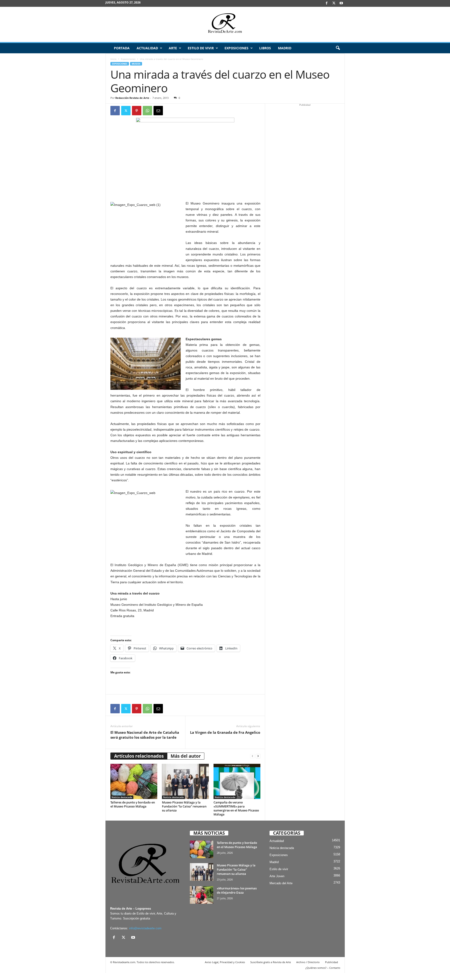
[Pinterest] (136, 110)
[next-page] (258, 756)
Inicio (113, 59)
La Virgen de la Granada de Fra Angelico (225, 732)
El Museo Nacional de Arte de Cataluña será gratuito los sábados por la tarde (144, 735)
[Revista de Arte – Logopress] (225, 24)
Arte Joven (277, 876)
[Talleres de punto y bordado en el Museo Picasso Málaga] (133, 781)
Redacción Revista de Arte (132, 98)
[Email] (158, 110)
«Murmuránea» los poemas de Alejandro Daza (237, 890)
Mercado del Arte (281, 883)
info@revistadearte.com (145, 928)
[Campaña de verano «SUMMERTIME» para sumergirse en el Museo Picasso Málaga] (237, 781)
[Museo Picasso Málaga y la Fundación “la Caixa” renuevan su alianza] (185, 781)
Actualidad (147, 48)
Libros (265, 48)
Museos (136, 63)
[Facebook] (327, 3)
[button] (338, 48)
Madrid (284, 48)
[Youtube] (341, 3)
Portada (122, 48)
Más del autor (186, 756)
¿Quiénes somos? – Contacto (322, 967)
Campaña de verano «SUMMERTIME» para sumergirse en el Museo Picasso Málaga (236, 808)
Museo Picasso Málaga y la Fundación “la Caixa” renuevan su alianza (184, 806)
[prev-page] (252, 756)
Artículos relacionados (139, 756)
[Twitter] (126, 110)
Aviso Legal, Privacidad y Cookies (225, 962)
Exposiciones (236, 48)
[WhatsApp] (147, 110)
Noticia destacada (122, 797)
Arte (173, 48)
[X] (334, 3)
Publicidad (331, 962)
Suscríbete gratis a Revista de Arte (270, 962)
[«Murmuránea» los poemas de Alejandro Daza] (201, 895)
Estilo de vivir (201, 48)
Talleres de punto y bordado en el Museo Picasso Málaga (132, 804)
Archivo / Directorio (308, 962)
